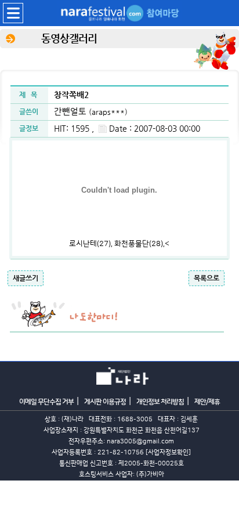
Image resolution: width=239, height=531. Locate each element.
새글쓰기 (25, 278)
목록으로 (206, 278)
